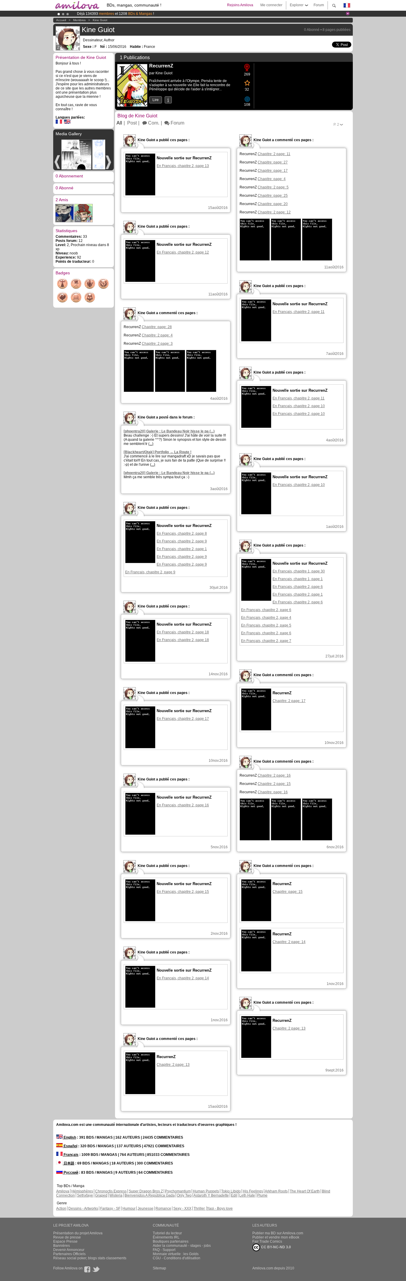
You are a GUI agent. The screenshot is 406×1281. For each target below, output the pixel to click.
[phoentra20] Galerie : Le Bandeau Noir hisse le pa (169, 431)
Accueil (61, 20)
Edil (234, 1195)
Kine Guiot (100, 20)
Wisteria (115, 1195)
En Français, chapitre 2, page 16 (183, 805)
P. (336, 124)
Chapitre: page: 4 (272, 179)
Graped (101, 1195)
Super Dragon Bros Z (146, 1191)
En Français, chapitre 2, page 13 (183, 166)
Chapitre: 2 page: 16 (274, 775)
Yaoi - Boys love (220, 1208)
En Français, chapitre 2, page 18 (183, 632)
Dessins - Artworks (83, 1208)
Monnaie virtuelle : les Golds (176, 1254)
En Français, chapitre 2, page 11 (299, 312)
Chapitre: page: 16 (273, 792)
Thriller (199, 1208)
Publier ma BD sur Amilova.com (277, 1233)
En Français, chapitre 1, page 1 (298, 579)
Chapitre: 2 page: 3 (157, 344)
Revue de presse (67, 1237)
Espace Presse (65, 1241)
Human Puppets (206, 1191)
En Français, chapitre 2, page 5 (266, 625)
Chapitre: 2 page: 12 (274, 212)
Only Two (184, 1195)
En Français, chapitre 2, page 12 (183, 252)
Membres (79, 20)
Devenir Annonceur (68, 1250)
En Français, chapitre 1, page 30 (299, 571)
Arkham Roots (276, 1191)
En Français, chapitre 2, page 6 (298, 587)
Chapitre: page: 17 (273, 171)
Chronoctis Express (111, 1191)
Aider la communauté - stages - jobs (182, 1246)
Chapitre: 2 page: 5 (273, 187)
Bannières (61, 1246)
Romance (163, 1208)
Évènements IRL (166, 1237)
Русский (70, 1172)
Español (70, 1146)
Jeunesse (145, 1208)
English (69, 1137)
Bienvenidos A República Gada (150, 1195)
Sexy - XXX (182, 1208)
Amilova (62, 1191)
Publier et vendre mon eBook (275, 1237)
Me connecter (271, 5)
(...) (150, 444)
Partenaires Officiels (69, 1254)
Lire (155, 100)
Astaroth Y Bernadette (211, 1195)
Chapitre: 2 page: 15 (274, 784)
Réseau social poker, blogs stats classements (89, 1258)
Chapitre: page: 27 (273, 162)
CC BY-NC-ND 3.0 (275, 1247)
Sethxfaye (85, 1195)
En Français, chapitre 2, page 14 (183, 978)
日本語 (68, 1163)
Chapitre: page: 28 (157, 327)
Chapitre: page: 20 (273, 204)
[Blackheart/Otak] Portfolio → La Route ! (157, 452)
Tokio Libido (231, 1191)
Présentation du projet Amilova (78, 1233)
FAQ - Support (164, 1250)
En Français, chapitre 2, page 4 (266, 618)
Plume (262, 1195)
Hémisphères (82, 1191)
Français (70, 1155)
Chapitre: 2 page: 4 (157, 335)
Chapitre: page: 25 (273, 195)
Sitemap (159, 1268)
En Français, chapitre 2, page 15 (183, 892)
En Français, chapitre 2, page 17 (183, 719)
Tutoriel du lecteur (167, 1233)
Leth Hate (247, 1195)
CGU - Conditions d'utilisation (176, 1258)
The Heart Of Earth (305, 1191)
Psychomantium (178, 1191)
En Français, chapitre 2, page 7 (266, 641)
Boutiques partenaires (170, 1241)
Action (61, 1208)
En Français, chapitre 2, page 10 (299, 406)
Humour (129, 1208)
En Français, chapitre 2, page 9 (182, 541)
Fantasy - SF (110, 1208)
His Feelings (253, 1191)
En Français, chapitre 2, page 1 (182, 549)
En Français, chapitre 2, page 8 (182, 533)
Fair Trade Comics (267, 1241)
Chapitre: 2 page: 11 (274, 154)
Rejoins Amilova (240, 5)
